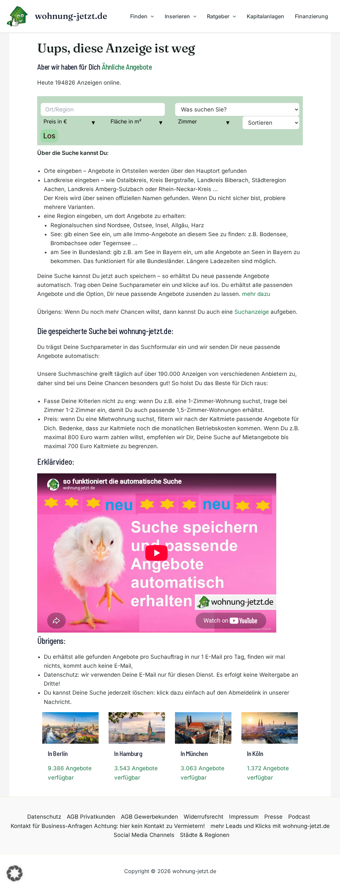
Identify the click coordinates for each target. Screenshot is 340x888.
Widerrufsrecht (203, 816)
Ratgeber (218, 16)
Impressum (244, 816)
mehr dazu (256, 294)
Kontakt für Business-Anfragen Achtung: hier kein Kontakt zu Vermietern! (108, 826)
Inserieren (177, 16)
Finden (138, 16)
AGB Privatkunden (91, 816)
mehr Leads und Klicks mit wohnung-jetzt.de (270, 826)
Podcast (299, 816)
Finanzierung (311, 16)
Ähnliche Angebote (127, 66)
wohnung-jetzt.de (71, 16)
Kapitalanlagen (265, 16)
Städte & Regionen (204, 835)
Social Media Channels (144, 835)
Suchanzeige (251, 311)
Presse (273, 816)
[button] (150, 16)
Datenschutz (44, 816)
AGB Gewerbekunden (149, 816)
